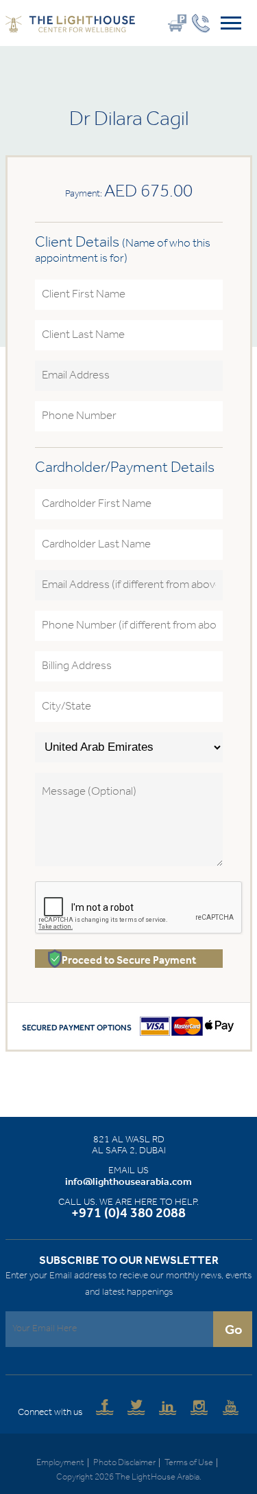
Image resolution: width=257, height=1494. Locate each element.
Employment (60, 1462)
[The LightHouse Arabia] (70, 26)
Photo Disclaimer (124, 1462)
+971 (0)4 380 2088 (128, 1214)
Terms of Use (188, 1462)
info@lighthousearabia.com (128, 1182)
